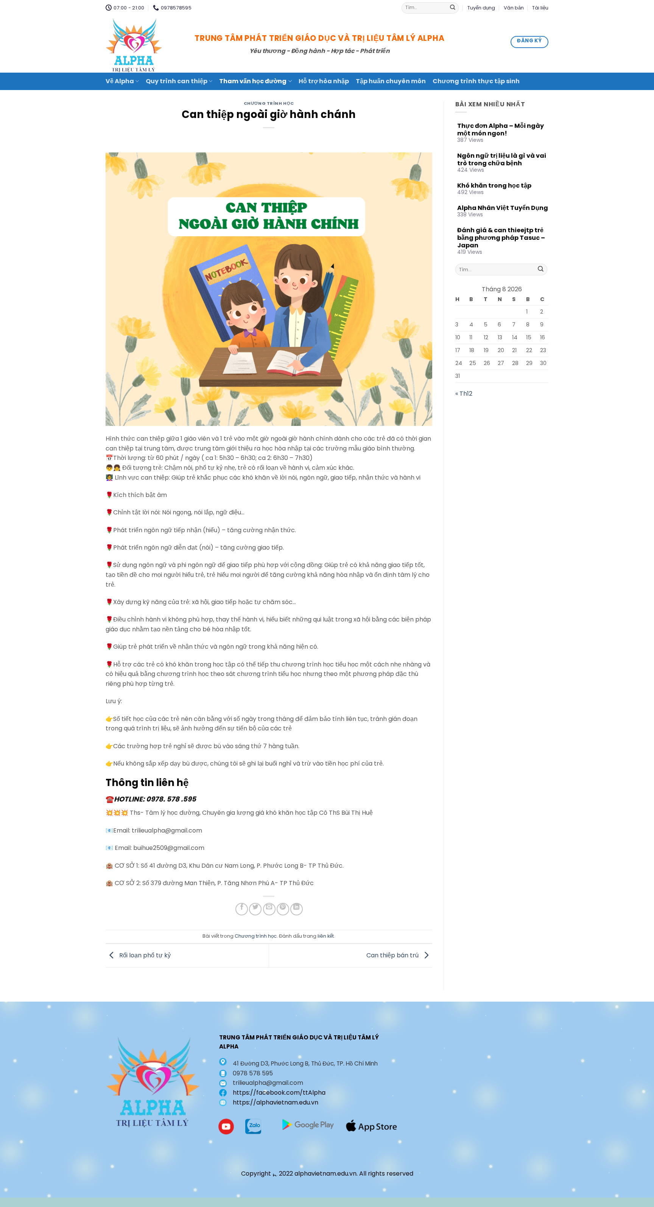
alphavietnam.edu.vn (325, 1173)
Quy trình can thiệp (176, 81)
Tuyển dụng (481, 8)
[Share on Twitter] (255, 909)
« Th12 (463, 393)
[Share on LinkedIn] (296, 909)
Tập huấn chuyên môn (391, 81)
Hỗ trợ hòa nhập (324, 81)
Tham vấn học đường (253, 81)
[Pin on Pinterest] (283, 909)
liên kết (326, 936)
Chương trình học (269, 103)
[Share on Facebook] (241, 909)
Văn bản (514, 8)
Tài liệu (540, 8)
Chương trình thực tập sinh (476, 81)
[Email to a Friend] (269, 909)
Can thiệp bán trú (393, 955)
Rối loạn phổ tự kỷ (144, 955)
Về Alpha (120, 81)
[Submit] (452, 7)
